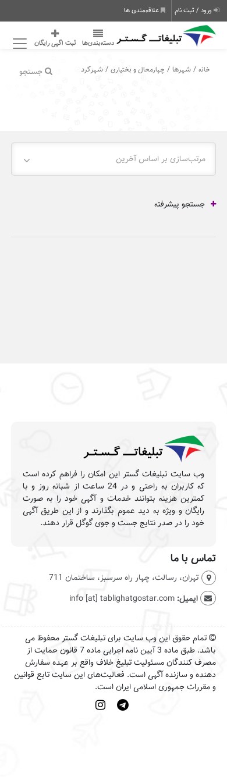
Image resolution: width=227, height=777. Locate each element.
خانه (204, 69)
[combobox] (113, 159)
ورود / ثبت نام (194, 10)
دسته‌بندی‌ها (98, 43)
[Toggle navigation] (18, 44)
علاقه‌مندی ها (142, 10)
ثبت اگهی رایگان (55, 43)
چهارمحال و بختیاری (138, 69)
